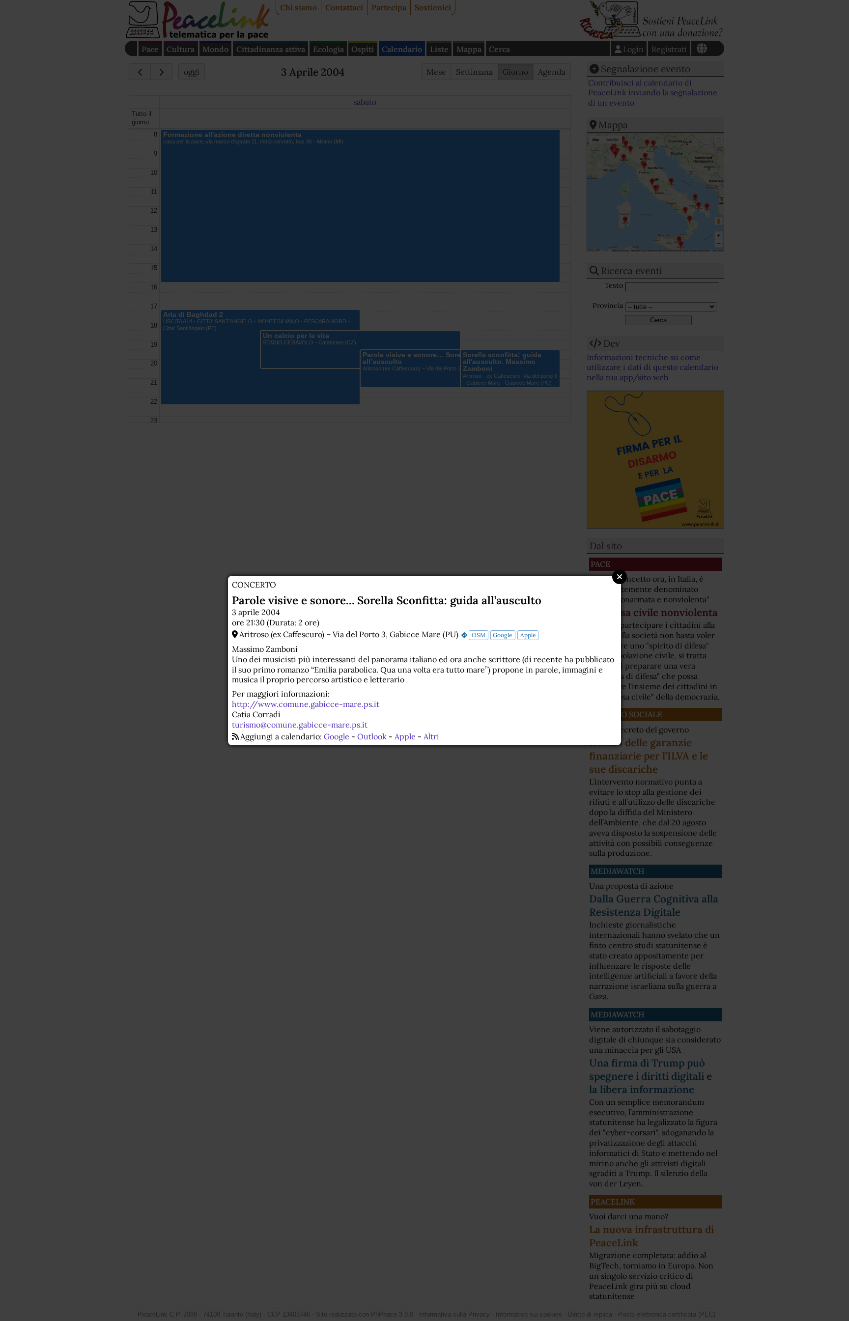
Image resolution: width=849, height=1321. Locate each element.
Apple (528, 635)
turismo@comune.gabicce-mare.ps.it (300, 725)
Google (502, 635)
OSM (478, 635)
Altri (431, 736)
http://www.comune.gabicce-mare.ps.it (305, 704)
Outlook (372, 736)
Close (619, 576)
